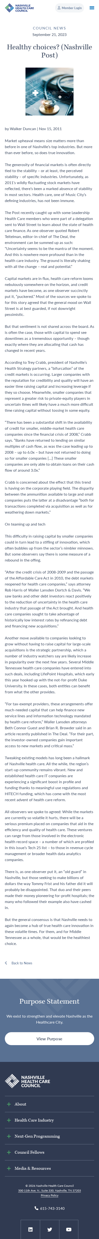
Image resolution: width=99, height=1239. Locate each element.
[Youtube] (69, 1229)
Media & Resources (33, 1168)
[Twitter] (49, 1229)
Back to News (22, 963)
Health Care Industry (34, 1120)
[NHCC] (27, 1080)
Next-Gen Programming (37, 1136)
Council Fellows (29, 1152)
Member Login (72, 8)
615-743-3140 (52, 1208)
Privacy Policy (49, 1195)
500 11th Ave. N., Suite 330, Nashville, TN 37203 (49, 1190)
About (20, 1104)
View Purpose (49, 1039)
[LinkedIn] (30, 1229)
